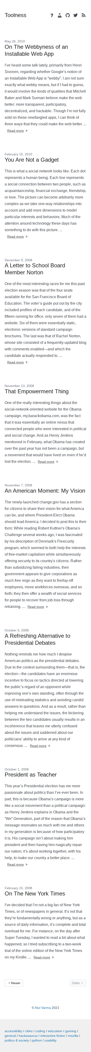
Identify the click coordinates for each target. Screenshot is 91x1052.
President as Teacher (31, 774)
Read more (15, 130)
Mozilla (73, 1036)
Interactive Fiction (52, 1036)
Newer (16, 983)
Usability (50, 1040)
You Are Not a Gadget (32, 160)
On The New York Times (35, 893)
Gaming (70, 1031)
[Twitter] (75, 15)
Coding (40, 1031)
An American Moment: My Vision (45, 491)
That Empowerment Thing (37, 391)
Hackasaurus (28, 1036)
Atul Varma (43, 1008)
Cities (28, 1031)
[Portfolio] (52, 15)
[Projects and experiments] (60, 15)
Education (55, 1031)
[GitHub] (67, 15)
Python (37, 1040)
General (10, 1036)
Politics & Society (17, 1040)
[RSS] (83, 15)
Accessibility (13, 1031)
